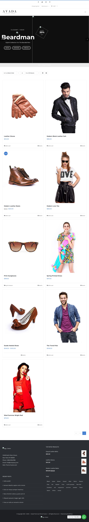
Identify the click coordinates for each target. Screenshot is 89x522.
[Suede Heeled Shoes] (23, 316)
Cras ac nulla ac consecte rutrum (13, 502)
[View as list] (46, 73)
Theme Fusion (43, 514)
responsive (61, 487)
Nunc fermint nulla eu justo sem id (14, 494)
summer (68, 487)
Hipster (57, 484)
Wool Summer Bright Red (13, 415)
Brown (59, 481)
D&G (70, 481)
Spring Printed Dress (54, 276)
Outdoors (49, 487)
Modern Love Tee (53, 206)
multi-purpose (70, 484)
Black (48, 481)
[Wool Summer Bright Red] (23, 385)
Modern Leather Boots (12, 206)
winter (59, 490)
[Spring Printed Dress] (65, 246)
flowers (81, 481)
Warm (48, 490)
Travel (80, 487)
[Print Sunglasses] (23, 246)
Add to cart (8, 145)
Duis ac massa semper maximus (13, 489)
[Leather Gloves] (23, 106)
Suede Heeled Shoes (11, 345)
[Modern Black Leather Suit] (65, 106)
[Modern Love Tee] (65, 176)
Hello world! (7, 481)
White (53, 490)
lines (63, 484)
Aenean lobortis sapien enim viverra (14, 485)
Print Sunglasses (10, 276)
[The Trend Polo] (65, 316)
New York (78, 484)
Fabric (75, 481)
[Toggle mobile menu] (85, 12)
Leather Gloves (9, 136)
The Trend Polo (52, 345)
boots (53, 481)
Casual (64, 481)
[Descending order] (22, 73)
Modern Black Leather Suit (56, 136)
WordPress (70, 514)
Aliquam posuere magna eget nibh (14, 498)
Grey (48, 484)
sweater (75, 487)
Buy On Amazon (9, 285)
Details (40, 145)
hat (52, 484)
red (55, 487)
